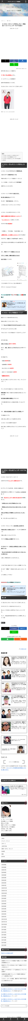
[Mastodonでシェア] (11, 597)
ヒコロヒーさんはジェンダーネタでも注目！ (12, 158)
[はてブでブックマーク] (17, 601)
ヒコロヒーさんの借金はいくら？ (10, 156)
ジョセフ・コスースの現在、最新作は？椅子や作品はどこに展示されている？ (14, 979)
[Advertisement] (14, 43)
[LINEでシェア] (23, 601)
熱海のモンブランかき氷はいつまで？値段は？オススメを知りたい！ (14, 966)
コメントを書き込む (14, 762)
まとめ (4, 160)
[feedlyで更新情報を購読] (7, 639)
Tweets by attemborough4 (7, 953)
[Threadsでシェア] (11, 601)
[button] (25, 1006)
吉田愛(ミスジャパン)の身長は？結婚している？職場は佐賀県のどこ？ (14, 961)
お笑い (3, 622)
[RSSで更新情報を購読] (20, 639)
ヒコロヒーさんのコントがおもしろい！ (11, 155)
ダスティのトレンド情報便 (14, 1)
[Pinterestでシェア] (8, 605)
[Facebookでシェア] (5, 601)
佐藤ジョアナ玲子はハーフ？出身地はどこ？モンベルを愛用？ (14, 970)
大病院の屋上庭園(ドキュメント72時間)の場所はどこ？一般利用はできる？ (13, 975)
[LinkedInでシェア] (14, 605)
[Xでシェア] (5, 597)
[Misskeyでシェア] (23, 597)
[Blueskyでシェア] (17, 597)
